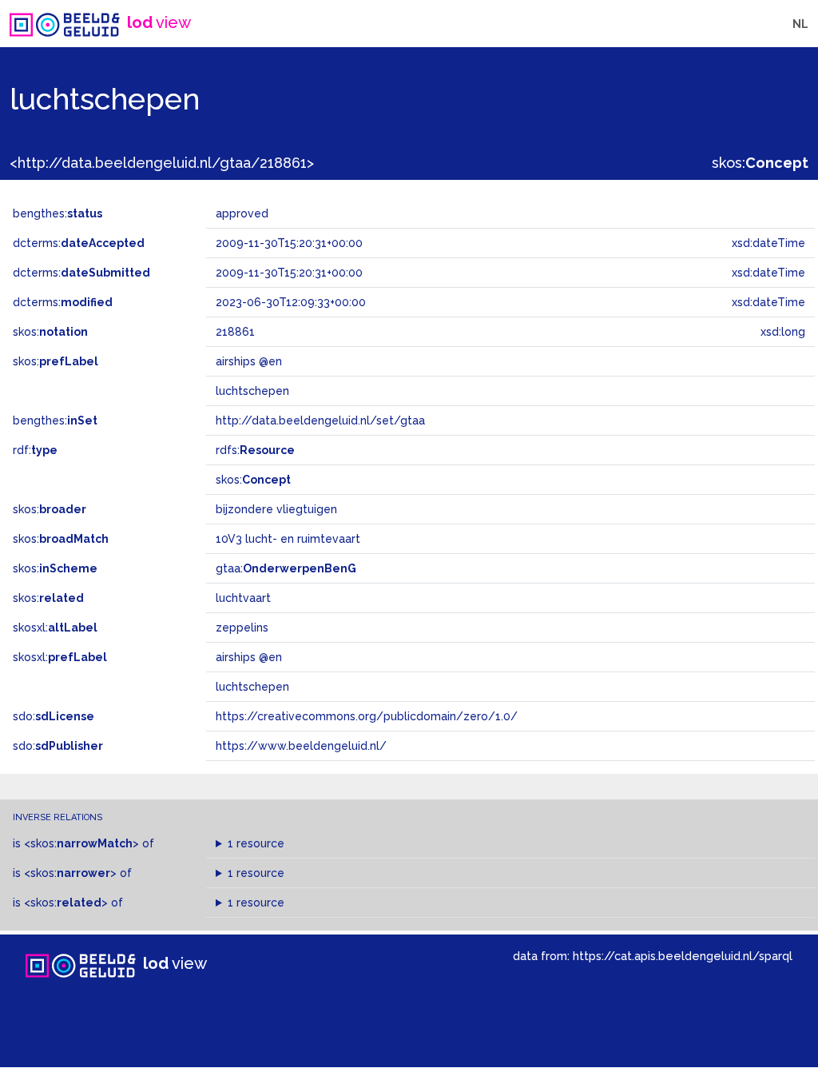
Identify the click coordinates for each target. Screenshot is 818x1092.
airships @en (249, 657)
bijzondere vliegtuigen (276, 509)
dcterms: (79, 243)
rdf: (35, 450)
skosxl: (55, 627)
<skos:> (81, 843)
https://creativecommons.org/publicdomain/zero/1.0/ (367, 716)
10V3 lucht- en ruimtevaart (288, 538)
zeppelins (242, 627)
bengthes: (57, 213)
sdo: (53, 716)
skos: (760, 162)
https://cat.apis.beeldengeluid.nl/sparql (682, 955)
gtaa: (286, 568)
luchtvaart (243, 598)
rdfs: (255, 450)
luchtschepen (252, 686)
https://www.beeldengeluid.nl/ (301, 745)
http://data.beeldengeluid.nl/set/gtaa (320, 420)
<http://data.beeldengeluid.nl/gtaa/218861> (162, 162)
